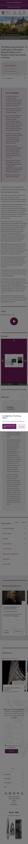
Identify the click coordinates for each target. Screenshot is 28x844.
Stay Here (21, 426)
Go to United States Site (9, 426)
